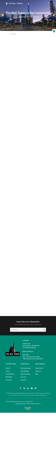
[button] (54, 31)
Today (15, 294)
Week (12, 291)
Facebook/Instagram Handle (14, 188)
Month (8, 291)
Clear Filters (46, 294)
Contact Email (10, 160)
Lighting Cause (10, 167)
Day (16, 291)
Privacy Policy (29, 401)
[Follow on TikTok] (28, 388)
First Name (9, 154)
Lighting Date (10, 174)
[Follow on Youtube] (31, 388)
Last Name (32, 154)
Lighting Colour (10, 181)
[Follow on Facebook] (20, 388)
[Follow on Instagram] (24, 388)
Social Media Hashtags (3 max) (14, 194)
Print (8, 308)
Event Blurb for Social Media (14, 201)
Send (8, 215)
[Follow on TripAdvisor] (35, 388)
